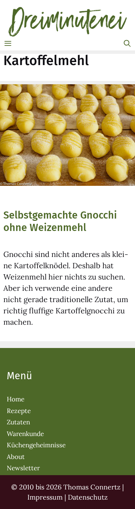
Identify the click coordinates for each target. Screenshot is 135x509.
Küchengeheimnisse (36, 445)
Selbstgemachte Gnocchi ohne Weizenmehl (60, 221)
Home (15, 399)
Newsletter (23, 468)
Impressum (45, 497)
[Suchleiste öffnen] (127, 43)
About (16, 457)
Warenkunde (25, 434)
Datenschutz (88, 497)
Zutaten (18, 422)
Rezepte (19, 411)
